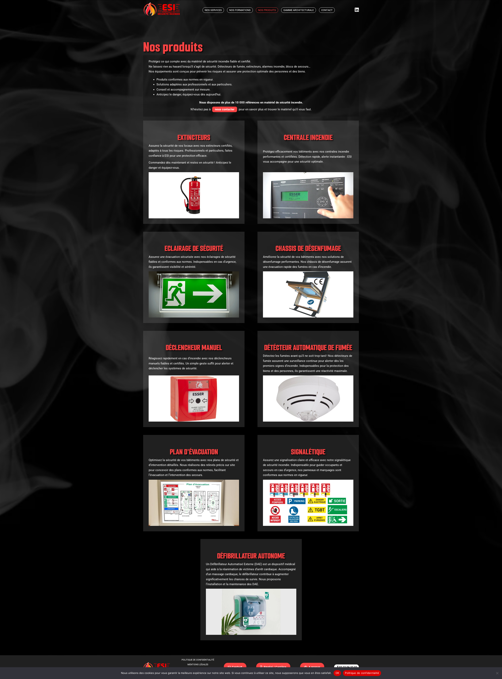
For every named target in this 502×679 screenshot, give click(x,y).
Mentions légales (197, 664)
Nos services (213, 10)
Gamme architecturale (298, 10)
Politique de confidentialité (198, 660)
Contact (327, 10)
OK (337, 672)
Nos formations (240, 10)
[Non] (497, 673)
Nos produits (267, 10)
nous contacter (224, 109)
